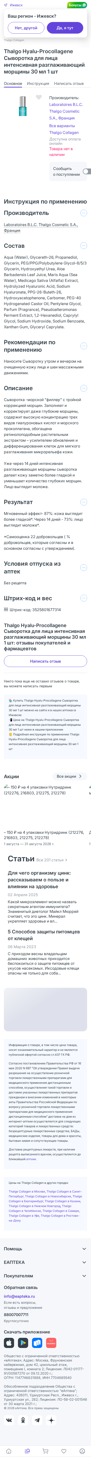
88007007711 (16, 1314)
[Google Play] (23, 1343)
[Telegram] (37, 1420)
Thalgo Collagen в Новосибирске (48, 1196)
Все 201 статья (50, 859)
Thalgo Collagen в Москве (27, 1191)
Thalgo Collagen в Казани (62, 1201)
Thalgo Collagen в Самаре (60, 1211)
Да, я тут (65, 27)
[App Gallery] (51, 1343)
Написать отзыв (69, 83)
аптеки (31, 1159)
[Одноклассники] (23, 1420)
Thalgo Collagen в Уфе (24, 1215)
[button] (13, 5)
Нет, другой (26, 27)
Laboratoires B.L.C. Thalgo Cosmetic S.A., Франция (66, 111)
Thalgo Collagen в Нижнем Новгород (34, 1206)
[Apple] (9, 1343)
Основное (13, 83)
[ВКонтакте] (9, 1420)
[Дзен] (51, 1420)
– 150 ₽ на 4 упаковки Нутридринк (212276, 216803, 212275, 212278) (44, 835)
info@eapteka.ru (19, 1296)
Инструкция (38, 83)
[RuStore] (37, 1343)
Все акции (66, 776)
